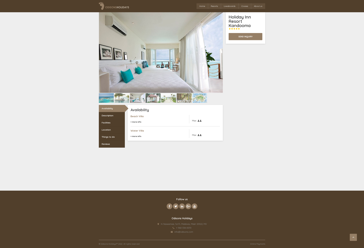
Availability (107, 108)
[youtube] (194, 206)
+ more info (136, 122)
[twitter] (176, 206)
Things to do (108, 137)
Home (202, 6)
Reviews (106, 144)
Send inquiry (245, 36)
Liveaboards (229, 6)
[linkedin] (182, 206)
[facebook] (169, 206)
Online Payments (257, 244)
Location (106, 129)
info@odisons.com (183, 231)
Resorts (214, 6)
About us (258, 6)
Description (107, 115)
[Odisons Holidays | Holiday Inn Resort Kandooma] (114, 6)
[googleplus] (188, 206)
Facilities (106, 122)
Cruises (244, 6)
